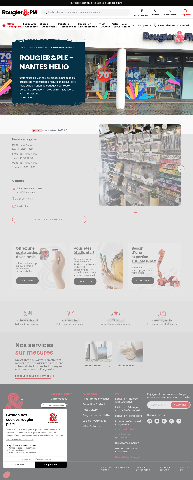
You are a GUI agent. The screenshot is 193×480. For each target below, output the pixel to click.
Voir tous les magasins (49, 219)
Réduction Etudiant (94, 404)
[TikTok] (178, 421)
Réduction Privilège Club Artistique (126, 400)
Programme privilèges (96, 399)
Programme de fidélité (96, 415)
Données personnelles (143, 469)
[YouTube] (156, 421)
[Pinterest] (164, 421)
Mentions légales (11, 468)
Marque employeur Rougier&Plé (126, 450)
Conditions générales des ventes (115, 469)
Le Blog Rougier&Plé (94, 420)
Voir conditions (115, 3)
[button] (169, 12)
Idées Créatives (92, 426)
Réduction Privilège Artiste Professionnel (127, 409)
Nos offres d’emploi (128, 457)
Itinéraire (22, 206)
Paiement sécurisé (165, 469)
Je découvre (143, 280)
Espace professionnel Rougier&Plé (128, 423)
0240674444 (25, 198)
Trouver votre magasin (38, 47)
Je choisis (27, 280)
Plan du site (184, 469)
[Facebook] (149, 421)
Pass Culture (90, 409)
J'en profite (85, 281)
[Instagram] (171, 421)
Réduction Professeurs (128, 416)
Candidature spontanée (122, 436)
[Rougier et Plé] (14, 405)
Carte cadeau (59, 399)
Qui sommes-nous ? (127, 443)
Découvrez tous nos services (33, 376)
